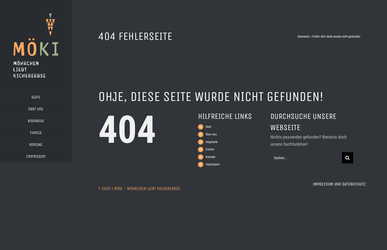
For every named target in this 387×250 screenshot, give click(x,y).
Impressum (213, 164)
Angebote (212, 142)
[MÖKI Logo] (35, 15)
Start (208, 126)
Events (210, 149)
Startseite (303, 36)
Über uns (211, 134)
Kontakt (210, 157)
